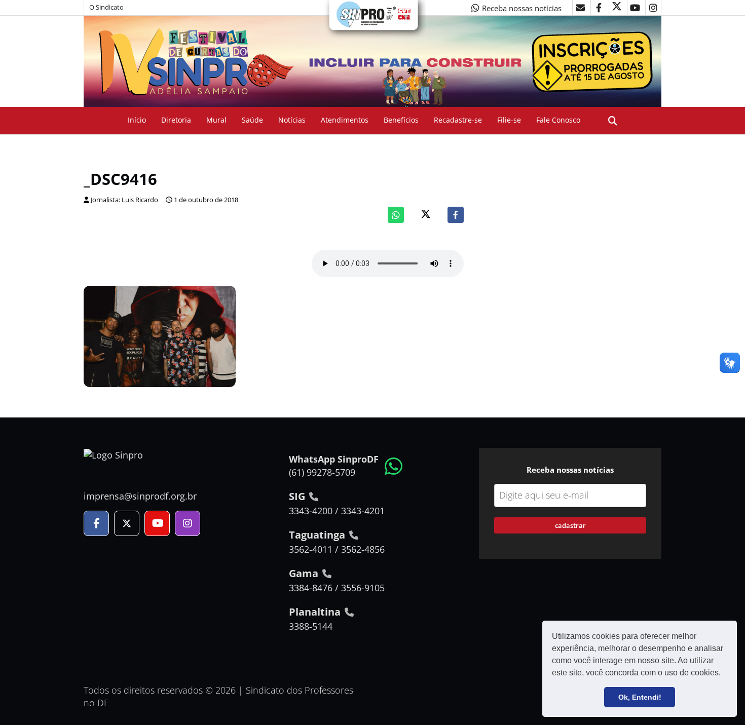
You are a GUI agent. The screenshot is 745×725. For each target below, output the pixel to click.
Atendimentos (344, 120)
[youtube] (635, 7)
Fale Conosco (558, 120)
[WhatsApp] (396, 215)
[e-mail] (580, 7)
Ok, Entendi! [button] (639, 697)
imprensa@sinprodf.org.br (140, 496)
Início (137, 120)
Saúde (252, 120)
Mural (216, 120)
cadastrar (570, 525)
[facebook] (598, 7)
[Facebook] (456, 215)
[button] (724, 673)
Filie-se (509, 120)
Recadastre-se (458, 120)
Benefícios (401, 120)
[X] (616, 7)
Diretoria (176, 120)
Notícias (292, 120)
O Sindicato (106, 7)
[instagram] (653, 7)
